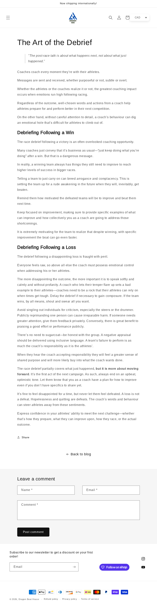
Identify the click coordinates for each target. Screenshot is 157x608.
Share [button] (25, 437)
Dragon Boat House (29, 599)
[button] (8, 17)
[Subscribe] (74, 566)
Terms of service (90, 599)
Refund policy (51, 599)
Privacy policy (69, 599)
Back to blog (81, 454)
